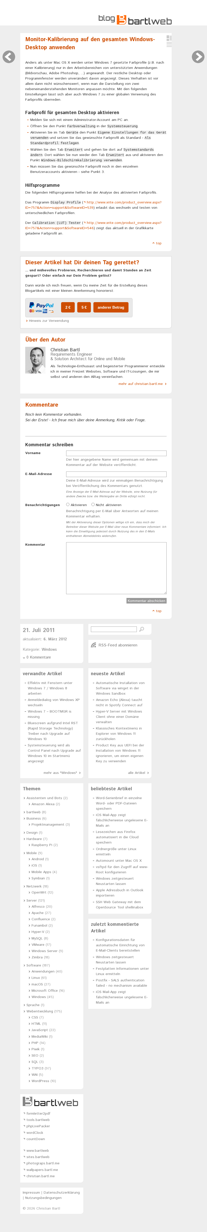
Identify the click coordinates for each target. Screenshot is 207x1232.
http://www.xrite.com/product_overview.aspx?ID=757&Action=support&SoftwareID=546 (93, 225)
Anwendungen (43, 971)
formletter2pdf (38, 1113)
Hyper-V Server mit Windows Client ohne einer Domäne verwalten (119, 717)
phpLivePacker (38, 1126)
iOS (34, 865)
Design (32, 832)
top (159, 243)
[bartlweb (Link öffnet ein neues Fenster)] (52, 1101)
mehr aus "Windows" (60, 772)
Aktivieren (78, 505)
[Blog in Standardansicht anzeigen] (169, 38)
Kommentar (35, 544)
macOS (37, 984)
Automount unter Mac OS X (119, 860)
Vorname (33, 453)
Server (32, 900)
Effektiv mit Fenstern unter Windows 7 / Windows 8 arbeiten (50, 688)
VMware (38, 944)
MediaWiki (40, 1036)
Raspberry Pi (42, 845)
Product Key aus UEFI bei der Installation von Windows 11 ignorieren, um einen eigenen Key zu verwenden (120, 753)
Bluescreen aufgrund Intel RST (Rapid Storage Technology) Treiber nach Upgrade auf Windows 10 (53, 731)
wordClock (35, 1132)
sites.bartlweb (38, 1157)
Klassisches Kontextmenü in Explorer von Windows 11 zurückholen (119, 734)
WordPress (40, 1081)
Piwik (36, 1049)
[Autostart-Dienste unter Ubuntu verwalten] (9, 56)
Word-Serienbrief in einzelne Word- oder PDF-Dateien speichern (119, 803)
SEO (35, 1055)
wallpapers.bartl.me (42, 1169)
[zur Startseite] (135, 23)
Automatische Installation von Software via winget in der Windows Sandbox (120, 688)
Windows (49, 649)
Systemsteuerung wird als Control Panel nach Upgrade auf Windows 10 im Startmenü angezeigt (54, 753)
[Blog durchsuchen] (142, 629)
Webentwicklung (40, 1011)
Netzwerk (34, 886)
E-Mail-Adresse (38, 474)
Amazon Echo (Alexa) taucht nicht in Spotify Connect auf (119, 702)
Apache (38, 912)
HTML (36, 1023)
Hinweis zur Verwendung (49, 320)
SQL (35, 1061)
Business (34, 818)
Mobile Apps (41, 872)
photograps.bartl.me (43, 1163)
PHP (35, 1042)
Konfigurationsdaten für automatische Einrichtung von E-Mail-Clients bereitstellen (120, 945)
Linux (36, 977)
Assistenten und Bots (44, 798)
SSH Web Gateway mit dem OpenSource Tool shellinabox (119, 905)
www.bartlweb (38, 1150)
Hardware (34, 839)
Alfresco (38, 906)
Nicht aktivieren (108, 505)
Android (38, 859)
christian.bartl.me (41, 1176)
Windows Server (45, 951)
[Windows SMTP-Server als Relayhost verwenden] (198, 56)
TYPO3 (37, 1068)
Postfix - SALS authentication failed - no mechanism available (121, 983)
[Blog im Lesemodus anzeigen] (169, 44)
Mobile (32, 853)
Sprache (33, 1005)
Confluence (41, 919)
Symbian (38, 878)
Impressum (31, 1192)
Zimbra (37, 957)
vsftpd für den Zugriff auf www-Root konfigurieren (122, 869)
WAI (35, 1074)
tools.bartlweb (38, 1119)
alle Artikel (136, 772)
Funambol (39, 925)
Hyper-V (38, 931)
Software (34, 965)
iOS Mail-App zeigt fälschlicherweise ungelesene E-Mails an (122, 820)
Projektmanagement (48, 824)
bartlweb (34, 812)
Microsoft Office (45, 990)
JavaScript (40, 1030)
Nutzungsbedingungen (43, 1197)
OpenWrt (39, 892)
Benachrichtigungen (42, 505)
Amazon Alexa (43, 804)
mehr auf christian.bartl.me (141, 383)
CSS (35, 1017)
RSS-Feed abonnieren (117, 645)
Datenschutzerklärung (62, 1192)
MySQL (37, 938)
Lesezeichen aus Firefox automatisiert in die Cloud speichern (117, 837)
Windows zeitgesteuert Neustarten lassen (115, 881)
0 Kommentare (39, 657)
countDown (36, 1139)
